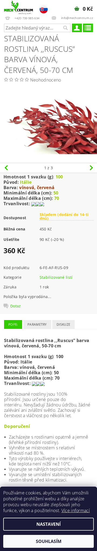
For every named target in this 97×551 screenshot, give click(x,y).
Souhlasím (48, 541)
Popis (13, 324)
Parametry (37, 324)
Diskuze (63, 324)
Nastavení (48, 524)
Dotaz (15, 306)
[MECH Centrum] (18, 7)
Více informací (75, 510)
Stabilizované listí (56, 277)
